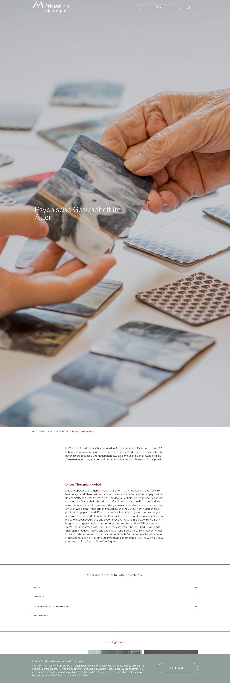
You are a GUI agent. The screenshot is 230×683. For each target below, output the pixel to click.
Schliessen (177, 668)
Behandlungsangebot (44, 431)
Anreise (37, 587)
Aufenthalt (39, 597)
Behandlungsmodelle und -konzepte (52, 606)
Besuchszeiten (40, 616)
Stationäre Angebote (62, 431)
